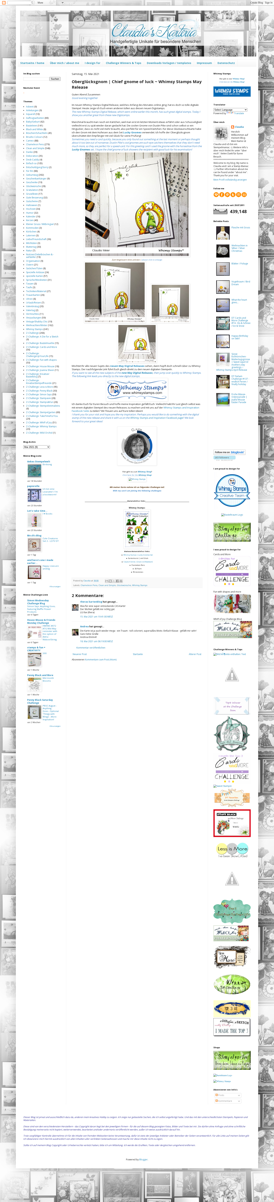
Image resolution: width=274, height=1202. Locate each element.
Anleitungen (32, 110)
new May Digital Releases (136, 372)
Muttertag (31, 246)
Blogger (143, 1159)
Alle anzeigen (55, 586)
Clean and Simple (107, 585)
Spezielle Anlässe (35, 272)
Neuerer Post (80, 654)
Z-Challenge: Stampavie (38, 398)
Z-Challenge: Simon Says (39, 394)
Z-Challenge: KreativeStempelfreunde (39, 381)
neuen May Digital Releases (127, 366)
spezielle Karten (34, 276)
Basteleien (31, 125)
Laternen (30, 235)
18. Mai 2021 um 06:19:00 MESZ (96, 641)
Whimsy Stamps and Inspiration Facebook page (156, 417)
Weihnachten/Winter (36, 325)
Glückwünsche (124, 585)
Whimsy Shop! (239, 79)
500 (45, 653)
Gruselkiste (32, 193)
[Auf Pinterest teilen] (121, 581)
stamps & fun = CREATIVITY (36, 649)
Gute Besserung (34, 197)
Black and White (34, 129)
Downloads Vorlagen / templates (169, 63)
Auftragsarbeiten (35, 118)
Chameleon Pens (89, 585)
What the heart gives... (239, 301)
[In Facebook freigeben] (117, 581)
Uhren (29, 298)
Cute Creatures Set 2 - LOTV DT (51, 540)
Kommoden (32, 227)
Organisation (33, 261)
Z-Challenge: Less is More (39, 386)
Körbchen (31, 231)
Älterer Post (195, 654)
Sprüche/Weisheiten (36, 279)
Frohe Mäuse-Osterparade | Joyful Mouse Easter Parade (239, 398)
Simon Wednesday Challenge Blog (38, 602)
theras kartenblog (91, 601)
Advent (30, 106)
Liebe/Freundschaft (36, 239)
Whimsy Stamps (139, 585)
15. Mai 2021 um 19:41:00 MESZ (96, 616)
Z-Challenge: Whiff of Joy (39, 422)
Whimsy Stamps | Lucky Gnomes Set (138, 555)
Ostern (29, 264)
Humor (30, 212)
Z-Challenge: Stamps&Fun (39, 402)
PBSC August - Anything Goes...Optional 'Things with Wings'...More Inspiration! (51, 712)
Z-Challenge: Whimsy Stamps (41, 426)
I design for (92, 63)
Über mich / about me (64, 63)
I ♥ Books (47, 513)
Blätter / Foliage (240, 263)
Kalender (31, 216)
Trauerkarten (33, 295)
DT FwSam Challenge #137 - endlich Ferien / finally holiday (240, 380)
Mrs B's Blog (34, 535)
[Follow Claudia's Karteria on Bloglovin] (229, 454)
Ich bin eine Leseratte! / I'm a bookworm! (50, 491)
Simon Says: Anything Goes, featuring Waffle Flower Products (41, 609)
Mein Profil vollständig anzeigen (230, 179)
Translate (239, 113)
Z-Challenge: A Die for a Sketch (42, 336)
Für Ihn (29, 171)
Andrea (84, 626)
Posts (221, 1095)
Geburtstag (32, 174)
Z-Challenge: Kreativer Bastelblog (37, 375)
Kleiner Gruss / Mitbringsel (40, 224)
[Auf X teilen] (114, 581)
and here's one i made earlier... (40, 562)
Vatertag (30, 310)
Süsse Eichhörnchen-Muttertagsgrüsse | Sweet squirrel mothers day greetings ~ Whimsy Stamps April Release (233, 361)
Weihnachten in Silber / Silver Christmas (240, 248)
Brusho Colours (34, 137)
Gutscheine (32, 201)
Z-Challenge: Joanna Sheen (40, 370)
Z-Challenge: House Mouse (40, 366)
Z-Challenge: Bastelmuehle (40, 343)
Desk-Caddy (32, 159)
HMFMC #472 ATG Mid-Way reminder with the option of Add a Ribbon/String (50, 632)
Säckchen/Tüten (34, 268)
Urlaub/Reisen (33, 302)
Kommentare (225, 1101)
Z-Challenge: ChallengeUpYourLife (37, 355)
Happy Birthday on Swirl (240, 337)
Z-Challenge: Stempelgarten (40, 412)
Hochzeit (30, 208)
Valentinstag (32, 306)
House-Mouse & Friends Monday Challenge (41, 621)
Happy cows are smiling (51, 567)
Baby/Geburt (33, 121)
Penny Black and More (40, 675)
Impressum (204, 63)
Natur (29, 250)
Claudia (239, 126)
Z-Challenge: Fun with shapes (41, 359)
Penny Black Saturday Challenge (40, 701)
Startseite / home (32, 63)
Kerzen (29, 220)
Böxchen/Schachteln (36, 133)
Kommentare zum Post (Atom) (100, 659)
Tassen (30, 283)
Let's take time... (37, 510)
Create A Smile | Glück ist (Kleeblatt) (138, 562)
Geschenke (32, 182)
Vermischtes (32, 314)
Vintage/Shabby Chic (37, 321)
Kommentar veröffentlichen (90, 647)
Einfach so (31, 163)
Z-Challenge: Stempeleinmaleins (43, 405)
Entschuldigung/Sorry (37, 167)
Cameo (30, 140)
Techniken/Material (36, 291)
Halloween (31, 205)
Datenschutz (226, 63)
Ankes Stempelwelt (38, 461)
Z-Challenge (32, 332)
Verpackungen (33, 317)
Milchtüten (31, 243)
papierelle (33, 486)
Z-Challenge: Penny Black (39, 390)
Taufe (29, 287)
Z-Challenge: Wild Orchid (39, 432)
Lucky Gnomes (132, 132)
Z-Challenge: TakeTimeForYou (42, 416)
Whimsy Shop (144, 471)
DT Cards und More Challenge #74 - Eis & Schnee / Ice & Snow (241, 321)
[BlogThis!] (110, 581)
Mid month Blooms (48, 679)
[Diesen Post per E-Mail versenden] (107, 581)
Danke (29, 152)
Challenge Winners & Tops (123, 63)
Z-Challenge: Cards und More (41, 347)
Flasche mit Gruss (241, 227)
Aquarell (30, 114)
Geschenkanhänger (36, 178)
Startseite (138, 654)
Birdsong (47, 464)
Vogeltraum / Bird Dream (241, 283)
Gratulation (32, 190)
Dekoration (32, 155)
